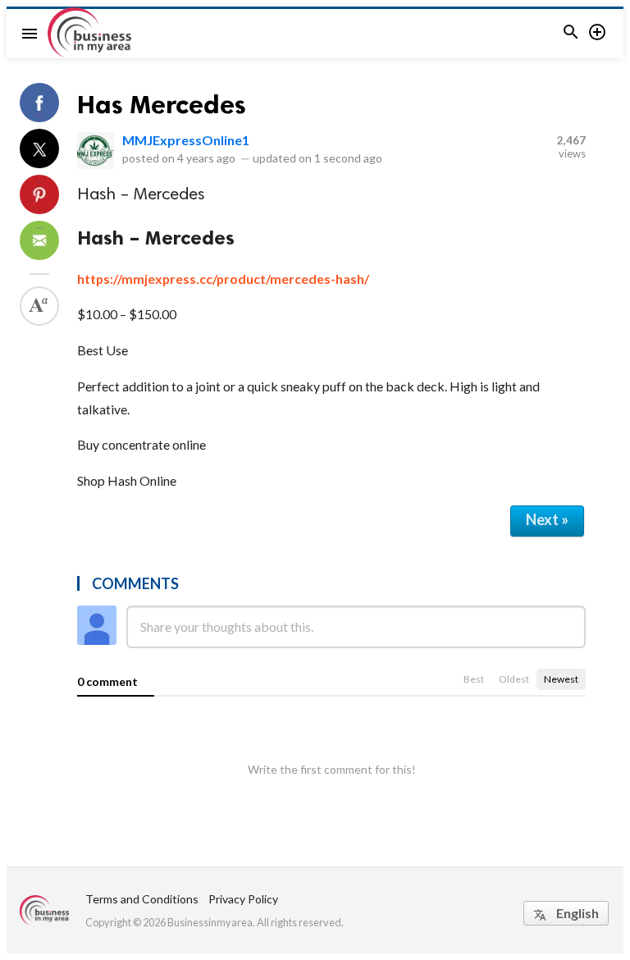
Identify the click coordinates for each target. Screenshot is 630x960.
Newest (561, 679)
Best (473, 679)
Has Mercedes (161, 104)
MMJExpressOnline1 (185, 140)
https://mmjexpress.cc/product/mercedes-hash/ (223, 278)
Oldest (514, 679)
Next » (547, 519)
